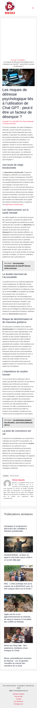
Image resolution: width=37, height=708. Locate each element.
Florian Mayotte (18, 480)
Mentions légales (18, 694)
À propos (5, 475)
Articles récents (14, 475)
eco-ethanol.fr (18, 701)
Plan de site (18, 696)
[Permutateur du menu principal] (33, 8)
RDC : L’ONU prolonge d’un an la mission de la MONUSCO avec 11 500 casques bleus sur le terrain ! (18, 586)
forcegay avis (18, 704)
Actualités (5, 121)
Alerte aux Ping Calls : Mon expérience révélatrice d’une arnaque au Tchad (16, 648)
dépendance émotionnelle (14, 204)
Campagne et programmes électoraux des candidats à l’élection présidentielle (15, 528)
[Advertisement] (18, 40)
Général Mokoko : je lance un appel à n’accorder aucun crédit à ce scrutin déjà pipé (18, 557)
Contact (18, 699)
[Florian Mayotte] (7, 483)
